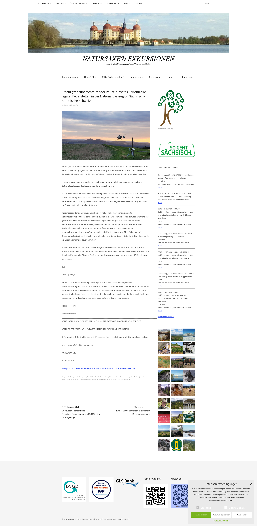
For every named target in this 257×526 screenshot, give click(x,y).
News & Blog (61, 3)
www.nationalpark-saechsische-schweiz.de (115, 368)
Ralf (77, 105)
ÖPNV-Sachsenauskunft (79, 3)
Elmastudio (125, 519)
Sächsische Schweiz (115, 377)
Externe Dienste (236, 508)
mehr (160, 187)
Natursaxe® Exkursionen (128, 58)
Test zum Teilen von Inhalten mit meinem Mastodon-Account (130, 410)
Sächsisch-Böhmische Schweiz (99, 377)
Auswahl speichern (221, 515)
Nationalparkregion (83, 377)
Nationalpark (72, 377)
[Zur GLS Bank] (128, 483)
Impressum (140, 3)
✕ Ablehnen (241, 515)
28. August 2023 (67, 105)
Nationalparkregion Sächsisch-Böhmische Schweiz (82, 379)
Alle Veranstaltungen (166, 316)
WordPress (102, 519)
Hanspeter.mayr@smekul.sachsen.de (78, 368)
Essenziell (206, 508)
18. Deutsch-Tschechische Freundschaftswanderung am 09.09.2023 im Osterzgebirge (81, 412)
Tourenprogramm (45, 3)
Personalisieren (220, 521)
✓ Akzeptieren (200, 515)
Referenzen (112, 3)
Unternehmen (98, 3)
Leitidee (126, 3)
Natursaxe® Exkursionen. (77, 519)
